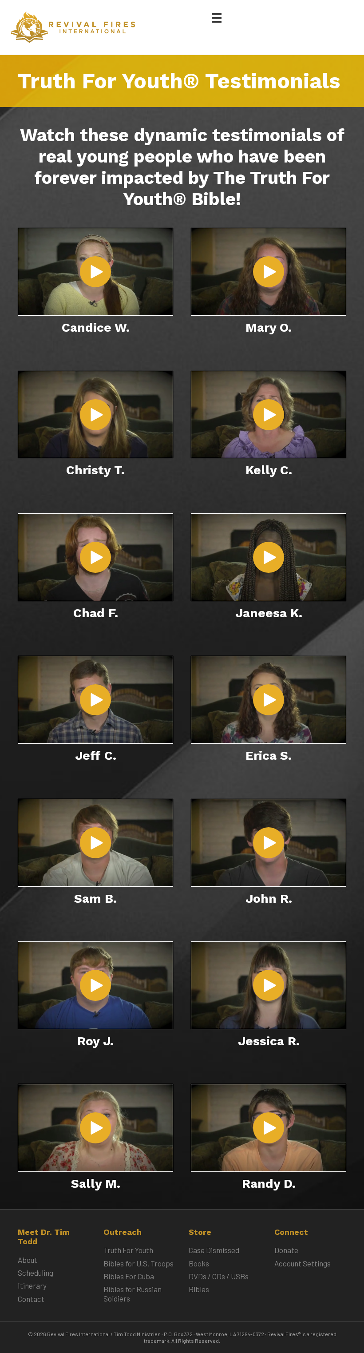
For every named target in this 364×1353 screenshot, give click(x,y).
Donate (286, 1250)
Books (199, 1263)
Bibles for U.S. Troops (138, 1263)
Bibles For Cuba (128, 1276)
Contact (31, 1298)
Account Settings (302, 1263)
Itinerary (32, 1285)
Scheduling (35, 1272)
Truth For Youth (128, 1250)
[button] (95, 271)
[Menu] (216, 17)
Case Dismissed (214, 1250)
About (27, 1259)
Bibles (199, 1289)
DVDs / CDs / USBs (219, 1276)
